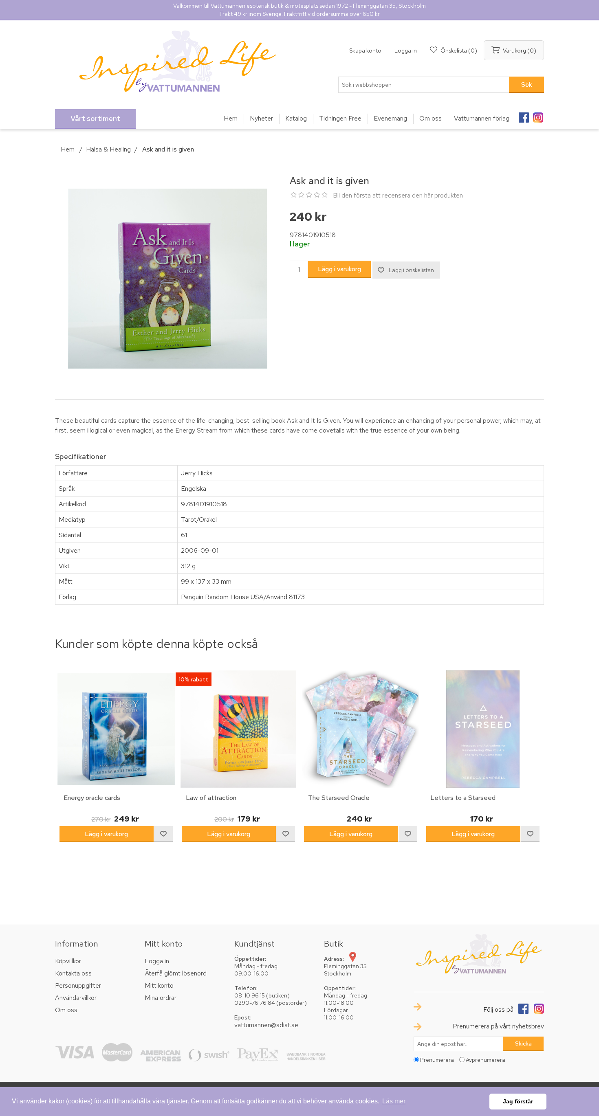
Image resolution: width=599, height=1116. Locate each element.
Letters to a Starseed (462, 798)
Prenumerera (437, 1059)
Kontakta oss (73, 973)
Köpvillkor (68, 961)
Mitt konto (159, 985)
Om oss (66, 1010)
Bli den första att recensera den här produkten (398, 195)
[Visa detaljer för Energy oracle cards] (116, 729)
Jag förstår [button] (518, 1101)
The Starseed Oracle (339, 798)
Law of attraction (211, 798)
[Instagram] (538, 115)
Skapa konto (365, 50)
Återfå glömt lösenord (176, 973)
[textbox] (423, 85)
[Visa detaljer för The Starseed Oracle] (360, 729)
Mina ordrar (160, 997)
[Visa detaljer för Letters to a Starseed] (483, 729)
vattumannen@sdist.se (266, 1025)
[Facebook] (523, 115)
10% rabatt (193, 679)
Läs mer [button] (393, 1101)
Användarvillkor (76, 997)
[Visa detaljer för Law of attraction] (238, 729)
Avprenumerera (485, 1059)
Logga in (405, 50)
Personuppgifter (78, 985)
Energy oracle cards (92, 798)
